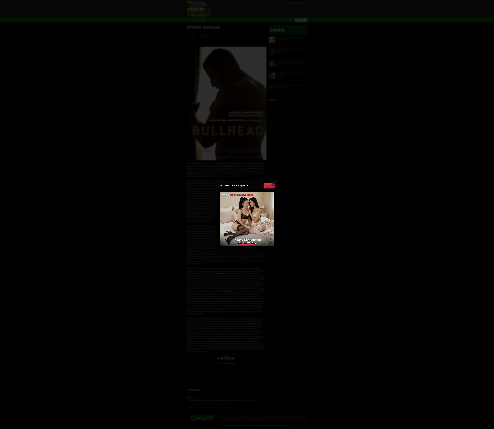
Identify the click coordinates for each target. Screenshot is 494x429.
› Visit (269, 185)
